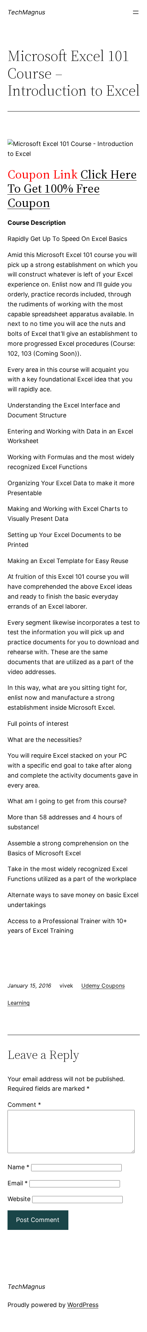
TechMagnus (26, 12)
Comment (24, 1104)
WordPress (82, 1304)
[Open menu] (136, 12)
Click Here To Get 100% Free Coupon (72, 188)
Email (18, 1183)
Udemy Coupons (103, 985)
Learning (19, 1002)
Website (19, 1198)
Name (18, 1167)
